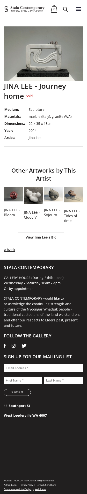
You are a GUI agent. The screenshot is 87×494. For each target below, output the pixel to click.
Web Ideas (40, 489)
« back (9, 249)
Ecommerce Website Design (17, 489)
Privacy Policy (26, 484)
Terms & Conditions (46, 484)
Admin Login (10, 484)
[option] (43, 53)
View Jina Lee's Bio (41, 237)
